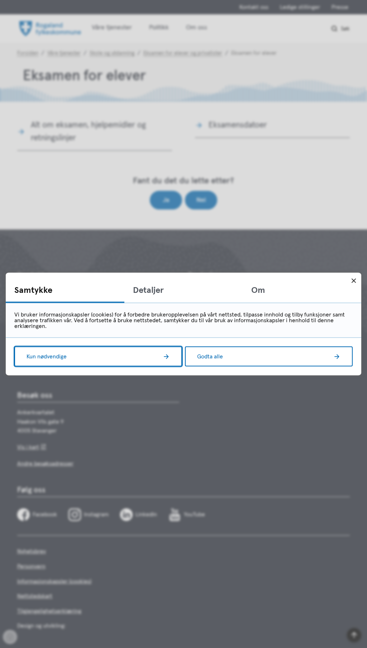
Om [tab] (258, 290)
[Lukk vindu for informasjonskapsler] (353, 280)
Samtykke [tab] (33, 290)
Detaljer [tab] (148, 290)
